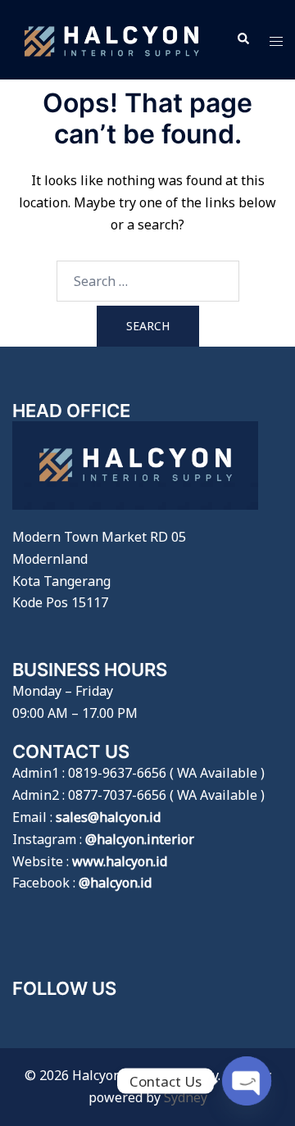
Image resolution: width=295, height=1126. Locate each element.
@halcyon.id (115, 883)
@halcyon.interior (139, 839)
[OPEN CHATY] (246, 1081)
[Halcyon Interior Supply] (111, 39)
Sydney (185, 1097)
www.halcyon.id (119, 861)
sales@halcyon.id (108, 817)
